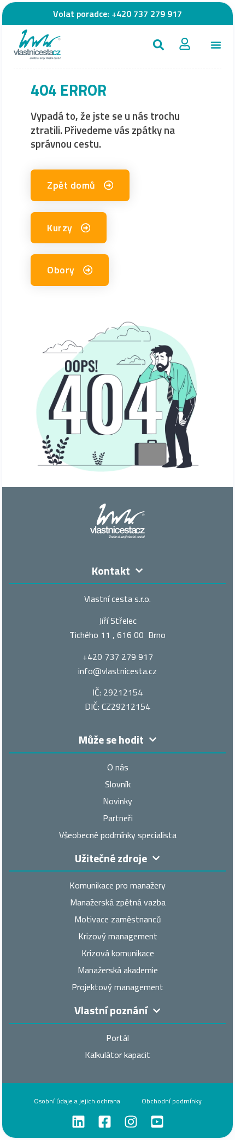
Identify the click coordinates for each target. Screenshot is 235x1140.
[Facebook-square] (104, 1122)
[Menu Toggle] (215, 44)
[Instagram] (131, 1122)
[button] (159, 45)
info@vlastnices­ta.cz (117, 670)
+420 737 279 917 (146, 13)
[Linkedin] (78, 1122)
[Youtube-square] (157, 1122)
